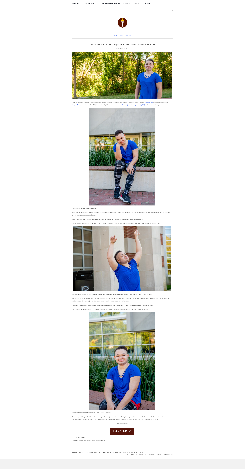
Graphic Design (76, 105)
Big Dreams (89, 3)
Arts (115, 35)
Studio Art (149, 102)
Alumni (147, 3)
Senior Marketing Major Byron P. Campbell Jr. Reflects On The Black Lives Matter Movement (108, 452)
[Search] (172, 10)
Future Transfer (124, 35)
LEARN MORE (122, 431)
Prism (124, 105)
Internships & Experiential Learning (113, 3)
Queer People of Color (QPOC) (136, 105)
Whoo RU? (76, 3)
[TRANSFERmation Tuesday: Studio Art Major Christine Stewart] (122, 75)
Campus (137, 3)
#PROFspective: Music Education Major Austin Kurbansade (149, 454)
